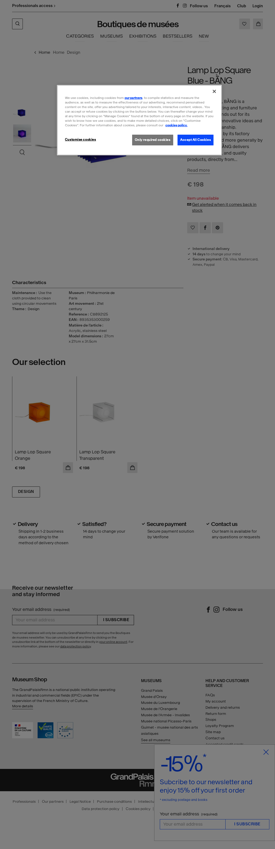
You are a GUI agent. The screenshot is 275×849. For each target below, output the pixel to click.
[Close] (214, 91)
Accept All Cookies (195, 139)
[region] (139, 120)
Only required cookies (153, 139)
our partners (133, 97)
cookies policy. (176, 125)
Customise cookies (80, 139)
